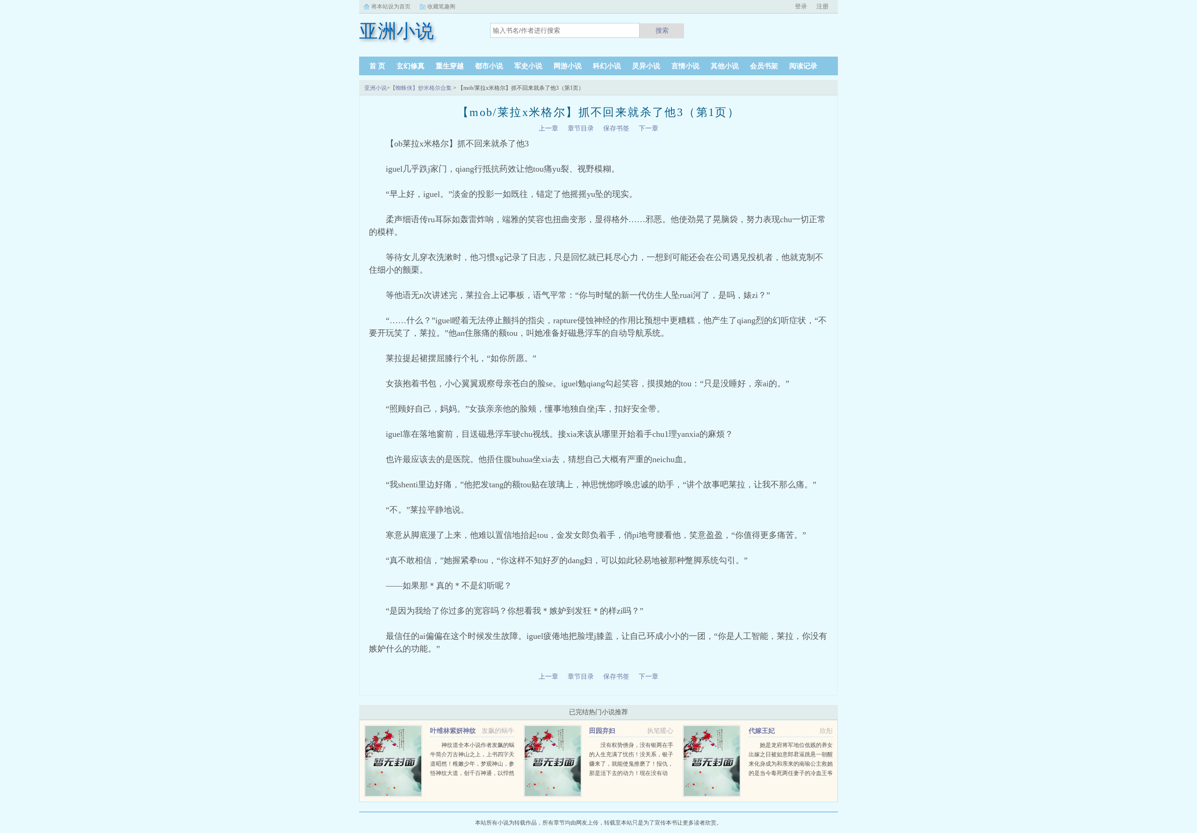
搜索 (662, 30)
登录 (801, 6)
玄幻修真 (411, 66)
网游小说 (568, 66)
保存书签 (616, 128)
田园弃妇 (602, 730)
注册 (822, 6)
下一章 (648, 128)
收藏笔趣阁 (441, 6)
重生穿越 (450, 66)
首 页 (377, 66)
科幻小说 (607, 66)
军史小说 (528, 66)
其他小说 (725, 66)
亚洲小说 (375, 88)
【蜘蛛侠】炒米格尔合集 (421, 88)
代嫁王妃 (762, 730)
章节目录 (581, 128)
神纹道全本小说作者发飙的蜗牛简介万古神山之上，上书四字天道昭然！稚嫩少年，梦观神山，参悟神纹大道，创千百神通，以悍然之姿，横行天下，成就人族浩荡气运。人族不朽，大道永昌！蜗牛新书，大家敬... (472, 773)
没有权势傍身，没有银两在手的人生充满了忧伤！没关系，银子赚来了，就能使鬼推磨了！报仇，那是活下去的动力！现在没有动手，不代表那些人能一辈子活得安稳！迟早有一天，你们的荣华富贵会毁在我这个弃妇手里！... (631, 773)
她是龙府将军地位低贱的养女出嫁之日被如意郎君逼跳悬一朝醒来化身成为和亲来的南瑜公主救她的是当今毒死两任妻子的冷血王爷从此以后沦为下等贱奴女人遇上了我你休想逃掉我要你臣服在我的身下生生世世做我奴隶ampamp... (791, 773)
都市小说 (489, 66)
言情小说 (685, 66)
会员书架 (764, 66)
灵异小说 (646, 66)
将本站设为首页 (391, 6)
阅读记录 (803, 66)
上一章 (548, 128)
